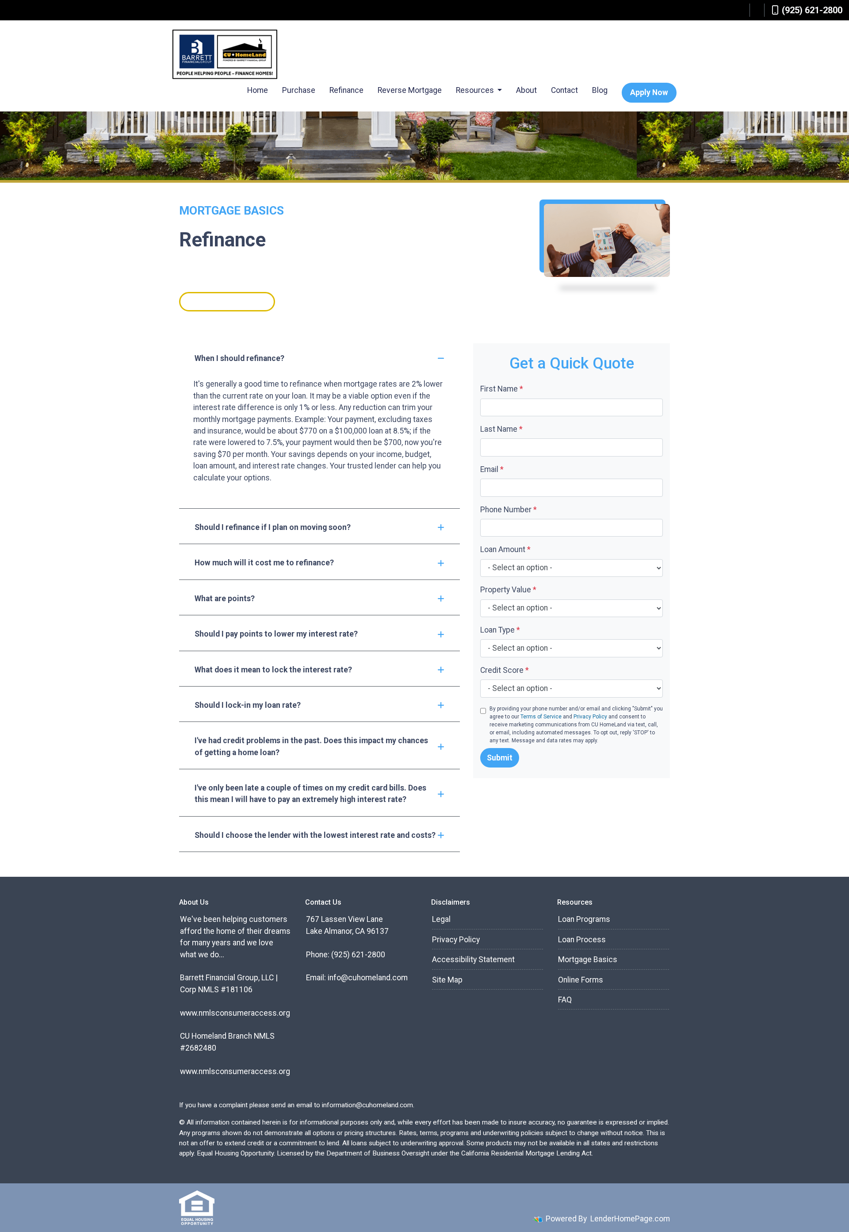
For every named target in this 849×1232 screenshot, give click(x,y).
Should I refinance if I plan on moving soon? (273, 527)
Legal (441, 919)
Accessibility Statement (473, 959)
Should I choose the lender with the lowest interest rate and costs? (315, 835)
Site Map (447, 979)
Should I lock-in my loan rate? (248, 705)
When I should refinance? (239, 358)
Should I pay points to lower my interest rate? (276, 633)
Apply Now (649, 92)
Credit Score (504, 670)
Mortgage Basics (587, 959)
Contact (564, 90)
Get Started (227, 301)
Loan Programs (584, 919)
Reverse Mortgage (410, 90)
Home (257, 90)
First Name (501, 388)
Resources (476, 90)
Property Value (508, 589)
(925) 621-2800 (812, 10)
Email (492, 469)
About (526, 90)
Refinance (346, 90)
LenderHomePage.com (630, 1218)
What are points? (225, 598)
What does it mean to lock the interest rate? (273, 669)
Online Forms (580, 979)
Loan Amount (505, 549)
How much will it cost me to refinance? (264, 562)
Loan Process (582, 939)
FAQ (565, 999)
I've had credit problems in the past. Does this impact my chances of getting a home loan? (311, 746)
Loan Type (500, 630)
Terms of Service (541, 717)
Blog (600, 90)
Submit (499, 757)
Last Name (501, 429)
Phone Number (508, 509)
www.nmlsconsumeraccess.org (235, 1013)
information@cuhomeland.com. (368, 1105)
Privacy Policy (590, 717)
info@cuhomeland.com (368, 977)
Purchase (298, 90)
